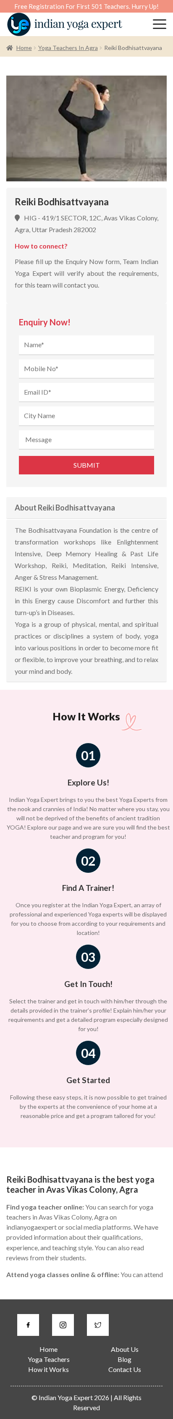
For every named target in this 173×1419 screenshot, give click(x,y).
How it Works (48, 1369)
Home (24, 47)
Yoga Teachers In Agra (68, 47)
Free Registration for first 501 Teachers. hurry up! (86, 6)
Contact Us (124, 1369)
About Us (125, 1349)
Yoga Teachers (49, 1359)
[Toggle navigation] (159, 24)
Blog (124, 1359)
